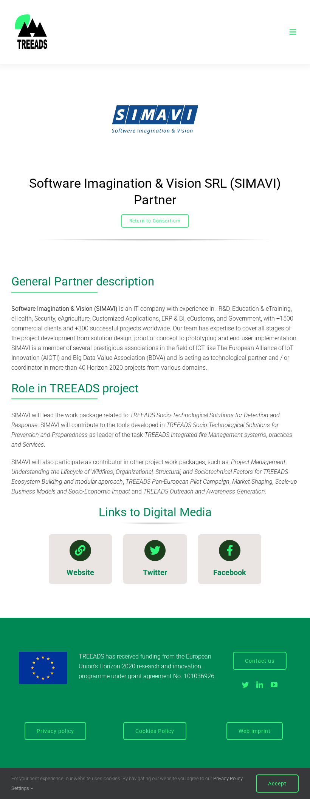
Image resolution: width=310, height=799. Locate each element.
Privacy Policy (227, 778)
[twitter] (245, 684)
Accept (277, 783)
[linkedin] (259, 684)
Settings (20, 788)
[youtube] (274, 684)
